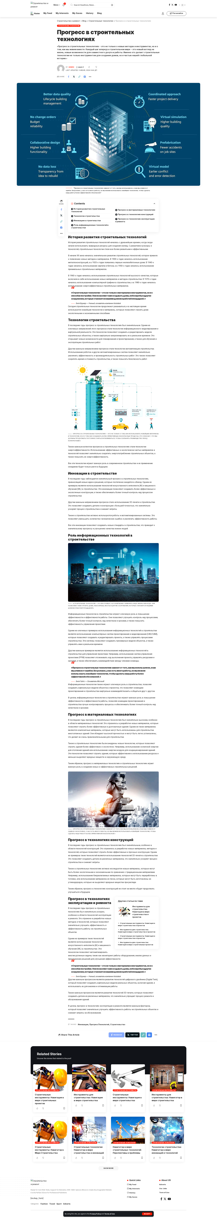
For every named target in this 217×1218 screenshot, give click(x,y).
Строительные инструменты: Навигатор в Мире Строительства (49, 1150)
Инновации (83, 1024)
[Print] (84, 76)
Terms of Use (109, 1214)
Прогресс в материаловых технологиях (136, 210)
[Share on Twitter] (73, 76)
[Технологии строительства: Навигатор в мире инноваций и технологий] (167, 1130)
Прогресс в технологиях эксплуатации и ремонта (135, 220)
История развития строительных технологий (88, 210)
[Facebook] (169, 5)
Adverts (66, 1204)
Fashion (44, 1204)
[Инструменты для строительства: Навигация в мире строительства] (89, 1077)
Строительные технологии (68, 26)
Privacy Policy (95, 1214)
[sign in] (163, 13)
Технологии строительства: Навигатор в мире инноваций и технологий (167, 1150)
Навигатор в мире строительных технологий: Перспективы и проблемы (127, 1150)
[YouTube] (176, 5)
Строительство (117, 1024)
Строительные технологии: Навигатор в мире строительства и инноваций (89, 1150)
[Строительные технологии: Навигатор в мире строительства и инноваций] (89, 1130)
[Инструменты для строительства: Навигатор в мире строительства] (167, 1077)
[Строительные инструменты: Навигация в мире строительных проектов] (50, 1077)
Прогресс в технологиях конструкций (135, 214)
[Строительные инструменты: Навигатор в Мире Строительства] (50, 1130)
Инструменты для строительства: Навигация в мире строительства (88, 1097)
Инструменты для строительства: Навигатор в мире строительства (167, 1097)
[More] (90, 76)
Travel (52, 1204)
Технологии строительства (87, 216)
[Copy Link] (79, 76)
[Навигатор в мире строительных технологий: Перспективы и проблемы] (128, 1130)
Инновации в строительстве (87, 220)
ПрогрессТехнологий (99, 1024)
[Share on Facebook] (68, 76)
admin (71, 67)
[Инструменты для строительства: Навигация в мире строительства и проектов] (124, 911)
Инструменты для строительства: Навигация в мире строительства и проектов (141, 911)
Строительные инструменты (47, 1090)
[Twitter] (172, 5)
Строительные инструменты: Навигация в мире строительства (127, 1097)
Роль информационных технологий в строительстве (89, 226)
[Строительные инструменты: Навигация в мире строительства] (128, 1077)
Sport (59, 1204)
